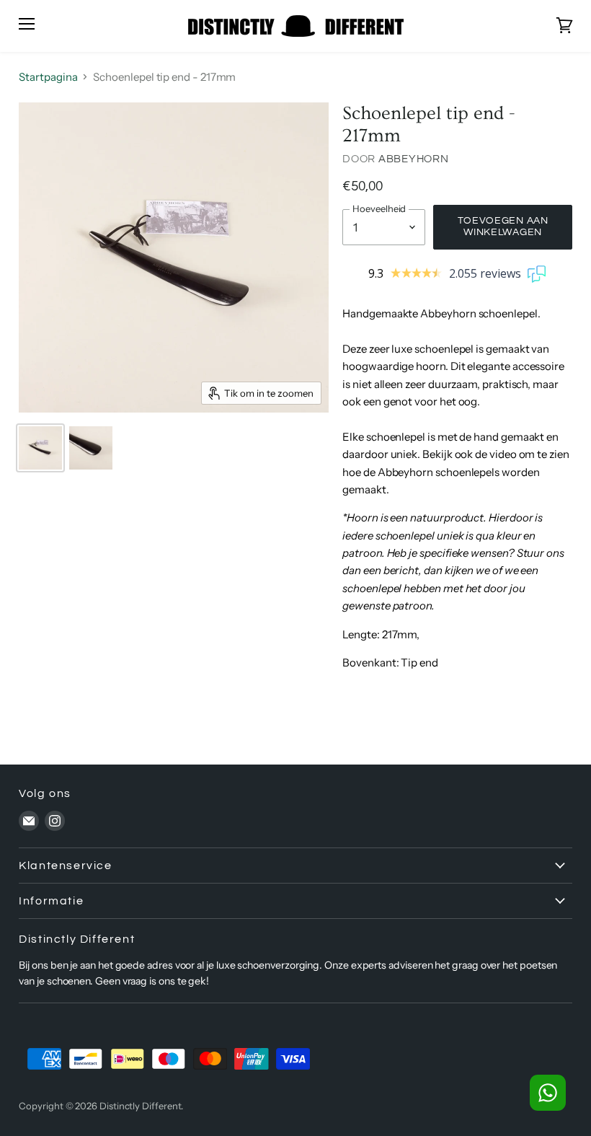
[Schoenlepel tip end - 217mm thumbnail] (40, 448)
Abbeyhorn (413, 159)
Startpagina (48, 77)
